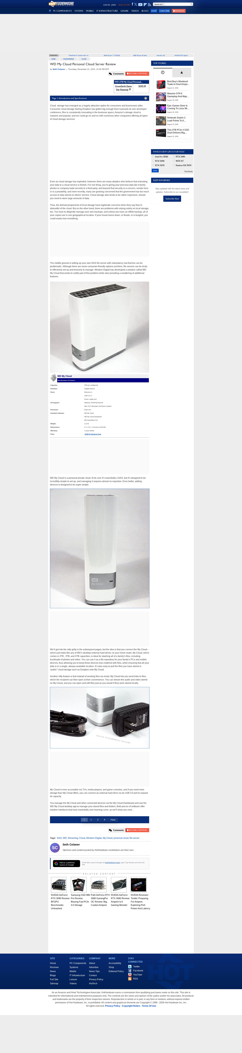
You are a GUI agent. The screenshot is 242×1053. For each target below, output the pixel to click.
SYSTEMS (79, 11)
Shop (154, 11)
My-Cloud (107, 838)
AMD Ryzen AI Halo (140, 55)
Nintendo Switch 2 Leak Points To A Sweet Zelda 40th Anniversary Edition (177, 119)
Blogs (53, 975)
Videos (73, 983)
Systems (74, 967)
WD (65, 838)
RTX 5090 (159, 161)
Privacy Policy (96, 979)
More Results (188, 171)
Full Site (54, 979)
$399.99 (142, 86)
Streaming (73, 838)
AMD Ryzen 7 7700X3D (112, 55)
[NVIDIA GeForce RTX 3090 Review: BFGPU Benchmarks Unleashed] (59, 884)
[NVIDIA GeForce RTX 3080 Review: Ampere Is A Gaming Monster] (118, 884)
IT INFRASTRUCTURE (107, 11)
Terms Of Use (149, 1006)
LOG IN (106, 5)
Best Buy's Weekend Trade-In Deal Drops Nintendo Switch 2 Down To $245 (177, 83)
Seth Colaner (71, 844)
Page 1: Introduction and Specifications (69, 98)
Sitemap (54, 983)
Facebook (138, 970)
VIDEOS (135, 11)
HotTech (93, 983)
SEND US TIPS (124, 5)
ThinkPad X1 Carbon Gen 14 (78, 55)
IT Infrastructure (77, 975)
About (92, 963)
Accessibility (115, 963)
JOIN (113, 5)
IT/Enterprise (68, 59)
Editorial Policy (116, 971)
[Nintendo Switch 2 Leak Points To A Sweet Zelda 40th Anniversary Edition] (161, 120)
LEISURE (124, 11)
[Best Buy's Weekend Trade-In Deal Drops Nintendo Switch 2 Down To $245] (161, 84)
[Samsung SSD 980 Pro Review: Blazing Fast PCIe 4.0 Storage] (78, 884)
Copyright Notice (131, 1006)
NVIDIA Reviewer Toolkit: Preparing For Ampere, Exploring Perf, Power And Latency (140, 902)
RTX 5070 (159, 165)
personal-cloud (121, 838)
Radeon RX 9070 (183, 165)
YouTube (137, 974)
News (53, 971)
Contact (93, 975)
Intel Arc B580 (161, 156)
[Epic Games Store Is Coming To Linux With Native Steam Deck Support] (161, 108)
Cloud (84, 59)
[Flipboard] (145, 5)
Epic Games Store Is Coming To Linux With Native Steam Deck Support (178, 107)
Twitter (136, 966)
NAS (59, 838)
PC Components (78, 963)
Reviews (54, 967)
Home (53, 963)
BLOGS (145, 11)
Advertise (93, 967)
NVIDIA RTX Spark (181, 55)
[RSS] (149, 5)
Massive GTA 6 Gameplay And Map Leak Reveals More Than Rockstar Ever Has (177, 95)
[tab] (162, 72)
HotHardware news (112, 862)
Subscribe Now (172, 199)
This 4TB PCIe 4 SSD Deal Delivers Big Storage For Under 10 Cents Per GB (178, 131)
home (53, 59)
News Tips (94, 971)
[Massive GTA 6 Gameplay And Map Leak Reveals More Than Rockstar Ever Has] (161, 96)
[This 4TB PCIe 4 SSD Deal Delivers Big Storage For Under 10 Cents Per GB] (161, 133)
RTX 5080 (180, 156)
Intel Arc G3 (161, 55)
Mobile (73, 971)
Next (113, 819)
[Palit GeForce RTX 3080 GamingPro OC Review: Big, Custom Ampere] (98, 884)
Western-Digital (94, 838)
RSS (135, 979)
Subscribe (164, 11)
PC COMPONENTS (62, 11)
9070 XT (179, 161)
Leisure (73, 979)
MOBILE (90, 11)
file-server (134, 838)
